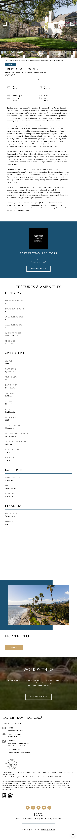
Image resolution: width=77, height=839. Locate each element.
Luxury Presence (53, 818)
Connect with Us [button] (38, 697)
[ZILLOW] (49, 808)
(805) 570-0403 (14, 736)
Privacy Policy (48, 829)
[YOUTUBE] (44, 808)
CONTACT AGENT (38, 269)
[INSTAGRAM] (33, 808)
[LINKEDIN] (38, 808)
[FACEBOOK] (28, 808)
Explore (14, 647)
